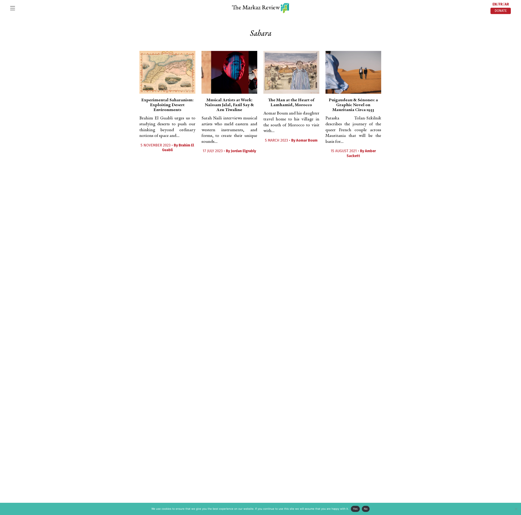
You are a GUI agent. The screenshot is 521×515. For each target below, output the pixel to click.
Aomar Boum (306, 140)
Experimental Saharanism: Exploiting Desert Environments (167, 105)
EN (495, 4)
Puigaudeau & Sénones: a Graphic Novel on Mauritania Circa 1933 (353, 105)
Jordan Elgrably (243, 151)
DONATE (501, 11)
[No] (516, 509)
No (366, 508)
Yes (355, 508)
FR (501, 4)
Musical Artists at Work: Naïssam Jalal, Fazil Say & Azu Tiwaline (229, 105)
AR (507, 4)
